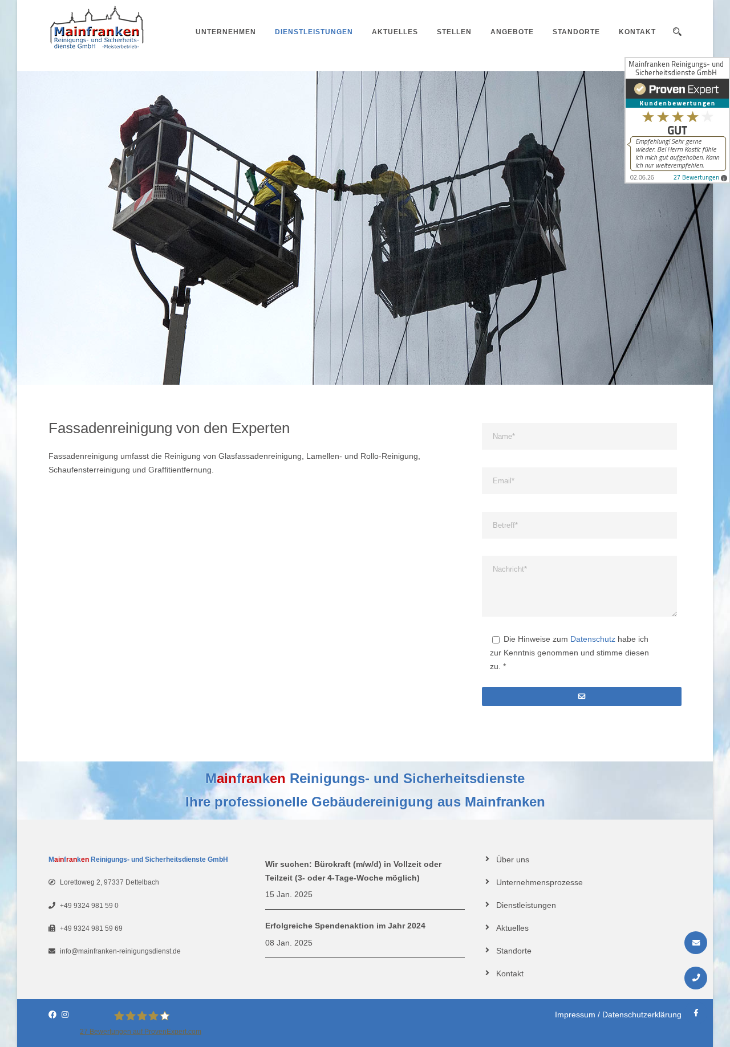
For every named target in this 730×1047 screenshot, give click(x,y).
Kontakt (637, 32)
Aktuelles (395, 32)
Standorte (576, 32)
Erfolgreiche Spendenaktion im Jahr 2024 (345, 925)
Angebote (512, 32)
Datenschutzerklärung (642, 1014)
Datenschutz (592, 638)
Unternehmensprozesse (539, 882)
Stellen (454, 32)
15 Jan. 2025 (289, 894)
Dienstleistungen (314, 32)
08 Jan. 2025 (289, 942)
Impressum (575, 1014)
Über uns (512, 859)
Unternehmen (226, 32)
